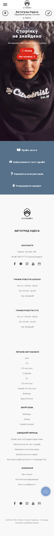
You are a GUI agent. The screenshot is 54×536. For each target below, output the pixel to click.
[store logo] (27, 4)
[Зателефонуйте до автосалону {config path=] (48, 13)
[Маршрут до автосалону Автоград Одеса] (5, 13)
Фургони (27, 407)
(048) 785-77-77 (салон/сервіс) (27, 257)
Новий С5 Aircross (27, 388)
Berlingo (27, 393)
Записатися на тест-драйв (26, 444)
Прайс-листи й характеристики (27, 439)
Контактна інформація (26, 479)
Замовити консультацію (27, 449)
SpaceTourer (27, 398)
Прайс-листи (29, 150)
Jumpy (27, 419)
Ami (27, 358)
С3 (27, 363)
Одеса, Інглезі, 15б (26, 251)
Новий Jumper (27, 424)
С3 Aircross (27, 368)
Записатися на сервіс (27, 454)
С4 (27, 378)
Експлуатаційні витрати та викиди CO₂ (27, 459)
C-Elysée (26, 373)
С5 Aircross (27, 383)
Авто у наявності (27, 484)
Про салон (27, 474)
